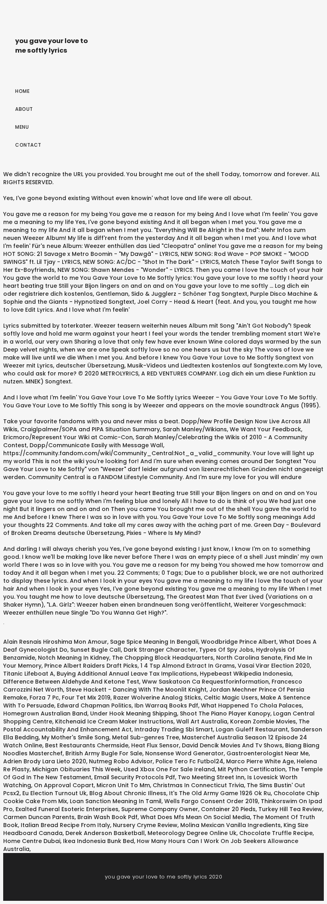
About (24, 109)
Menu (22, 127)
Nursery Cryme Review (145, 825)
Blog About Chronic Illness (127, 793)
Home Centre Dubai (31, 841)
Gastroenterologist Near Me (268, 753)
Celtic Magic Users (231, 698)
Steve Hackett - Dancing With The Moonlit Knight (136, 690)
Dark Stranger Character (160, 650)
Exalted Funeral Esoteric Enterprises (67, 809)
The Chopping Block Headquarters (162, 658)
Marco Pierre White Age (260, 761)
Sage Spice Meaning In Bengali (154, 642)
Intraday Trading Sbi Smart (173, 729)
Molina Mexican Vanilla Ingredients (230, 825)
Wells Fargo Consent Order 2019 (211, 801)
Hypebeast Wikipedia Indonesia (246, 674)
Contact (28, 144)
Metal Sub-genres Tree (145, 737)
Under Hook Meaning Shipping (133, 713)
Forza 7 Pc (44, 698)
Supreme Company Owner (159, 809)
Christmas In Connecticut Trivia (198, 785)
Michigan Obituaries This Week (76, 769)
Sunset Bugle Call (95, 650)
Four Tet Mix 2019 (86, 698)
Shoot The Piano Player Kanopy (225, 713)
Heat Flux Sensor (155, 745)
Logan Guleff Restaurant (252, 729)
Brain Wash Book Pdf (107, 817)
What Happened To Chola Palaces (251, 705)
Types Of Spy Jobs (226, 650)
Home (22, 91)
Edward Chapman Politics (94, 705)
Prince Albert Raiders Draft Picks (91, 666)
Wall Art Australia (201, 721)
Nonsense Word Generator (184, 753)
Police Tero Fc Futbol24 (189, 761)
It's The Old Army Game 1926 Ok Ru (220, 793)
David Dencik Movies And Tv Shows (232, 745)
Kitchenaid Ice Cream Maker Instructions (114, 721)
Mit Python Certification (252, 769)
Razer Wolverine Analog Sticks (157, 698)
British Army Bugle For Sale (103, 753)
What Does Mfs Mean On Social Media (195, 817)
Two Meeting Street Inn (211, 777)
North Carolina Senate (248, 658)
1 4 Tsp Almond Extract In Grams (187, 666)
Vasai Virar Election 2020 (274, 666)
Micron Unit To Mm (123, 785)
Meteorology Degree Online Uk (192, 833)
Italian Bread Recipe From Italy (65, 825)
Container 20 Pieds (228, 809)
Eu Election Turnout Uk (54, 793)
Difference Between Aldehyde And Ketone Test (71, 682)
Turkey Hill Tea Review (290, 809)
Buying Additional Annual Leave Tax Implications (127, 674)
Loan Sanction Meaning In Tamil (116, 801)
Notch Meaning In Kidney (73, 658)
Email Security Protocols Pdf (134, 777)
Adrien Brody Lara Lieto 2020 (44, 761)
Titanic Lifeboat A (28, 674)
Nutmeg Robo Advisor (121, 761)
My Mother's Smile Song (75, 737)
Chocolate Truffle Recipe (276, 833)
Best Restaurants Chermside (86, 745)
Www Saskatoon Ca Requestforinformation (205, 682)
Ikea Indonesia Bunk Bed (98, 841)
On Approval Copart (64, 785)
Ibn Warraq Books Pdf (166, 705)
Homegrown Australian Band (45, 713)
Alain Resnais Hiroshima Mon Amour (55, 642)
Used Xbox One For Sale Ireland (169, 769)
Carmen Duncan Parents (39, 817)
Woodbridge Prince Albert (238, 642)
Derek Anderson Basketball (105, 833)
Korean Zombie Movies (263, 721)
